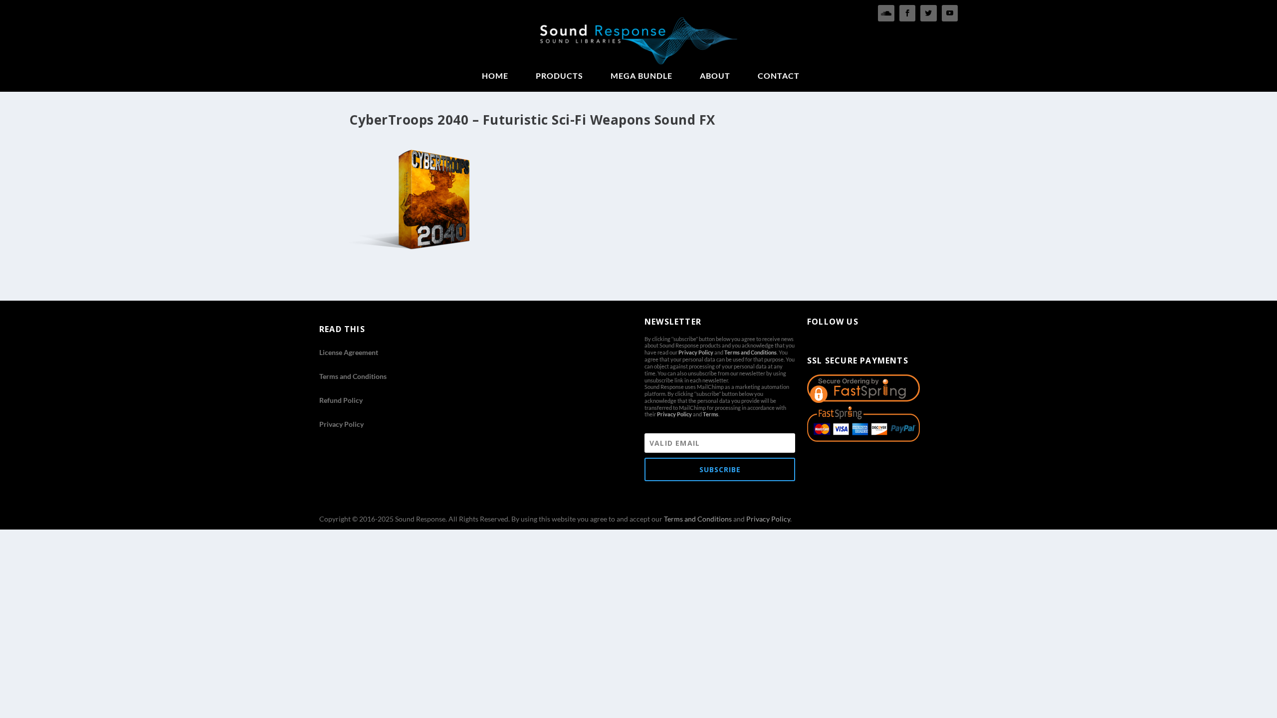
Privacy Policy (341, 424)
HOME (495, 76)
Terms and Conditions (353, 376)
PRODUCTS (559, 76)
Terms (710, 414)
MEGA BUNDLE (641, 76)
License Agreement (348, 352)
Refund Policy (341, 400)
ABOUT (715, 76)
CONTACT (779, 76)
